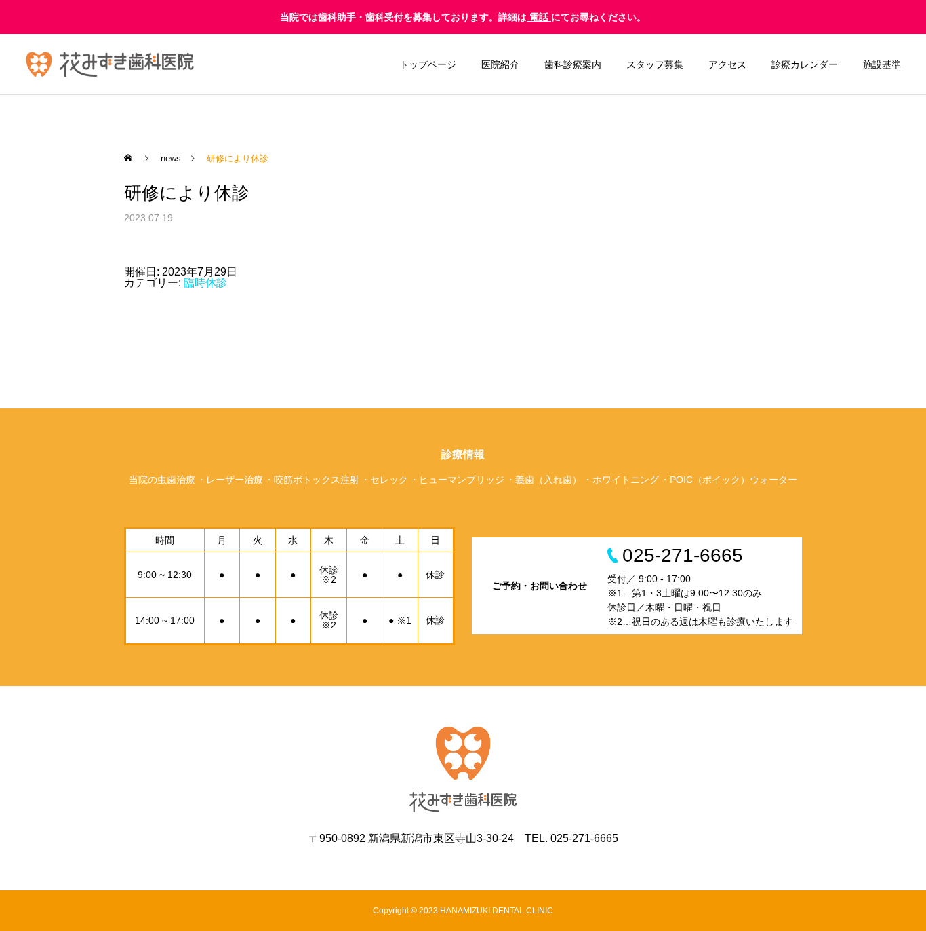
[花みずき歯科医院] (110, 64)
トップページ (427, 64)
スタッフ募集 (654, 64)
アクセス (727, 64)
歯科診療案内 (572, 64)
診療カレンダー (804, 64)
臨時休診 (205, 282)
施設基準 (882, 64)
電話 (539, 17)
